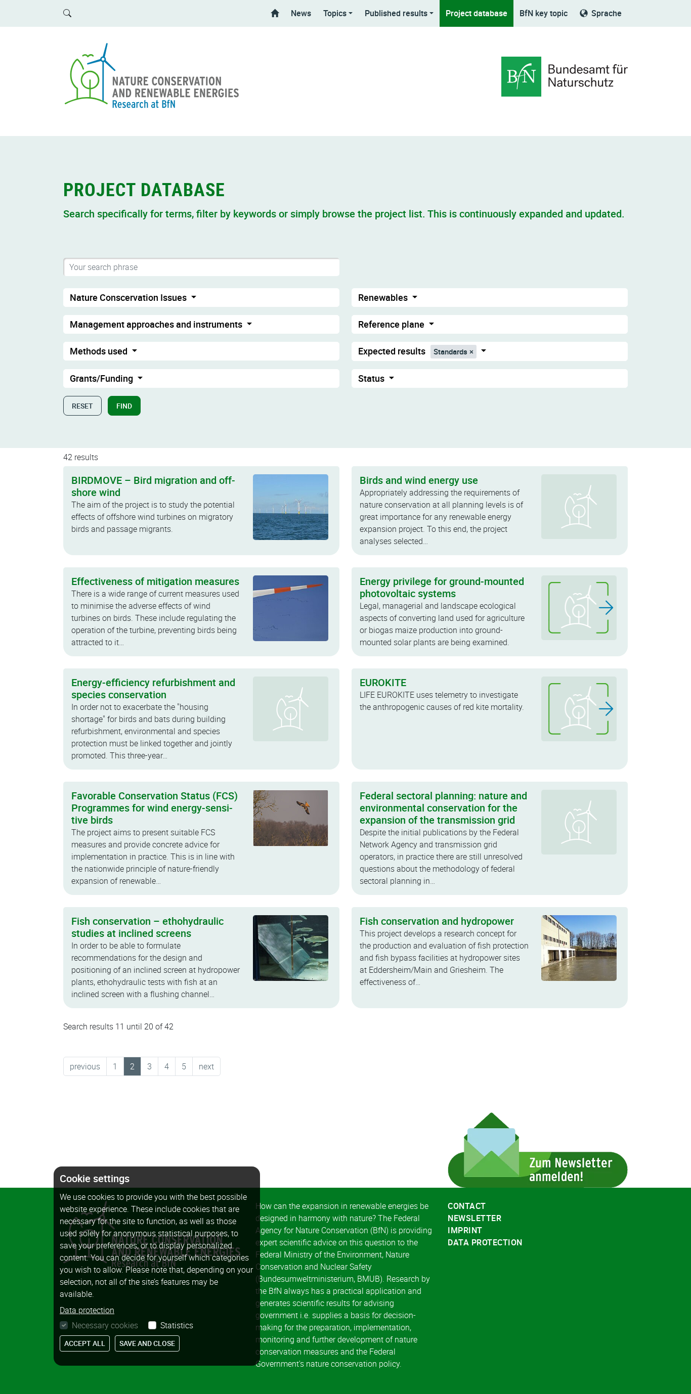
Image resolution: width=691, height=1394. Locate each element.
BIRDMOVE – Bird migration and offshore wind (153, 486)
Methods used (99, 351)
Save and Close (147, 1343)
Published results (396, 13)
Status (372, 378)
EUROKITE (383, 682)
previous (85, 1066)
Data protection (485, 1242)
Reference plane (392, 324)
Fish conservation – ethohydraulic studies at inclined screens (147, 927)
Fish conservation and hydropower (437, 921)
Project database (476, 13)
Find (124, 406)
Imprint (465, 1230)
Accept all (84, 1343)
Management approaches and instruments (157, 324)
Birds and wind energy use (419, 480)
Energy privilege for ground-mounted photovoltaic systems (442, 587)
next (206, 1066)
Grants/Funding (102, 378)
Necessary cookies (105, 1325)
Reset (82, 406)
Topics (335, 13)
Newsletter (474, 1218)
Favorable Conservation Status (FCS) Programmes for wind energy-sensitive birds (154, 808)
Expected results (412, 351)
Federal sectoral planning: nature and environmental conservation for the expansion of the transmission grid (443, 808)
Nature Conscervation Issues (129, 297)
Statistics (176, 1325)
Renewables (384, 297)
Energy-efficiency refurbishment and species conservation (153, 688)
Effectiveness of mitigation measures (155, 581)
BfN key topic (544, 13)
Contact (467, 1205)
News (301, 13)
